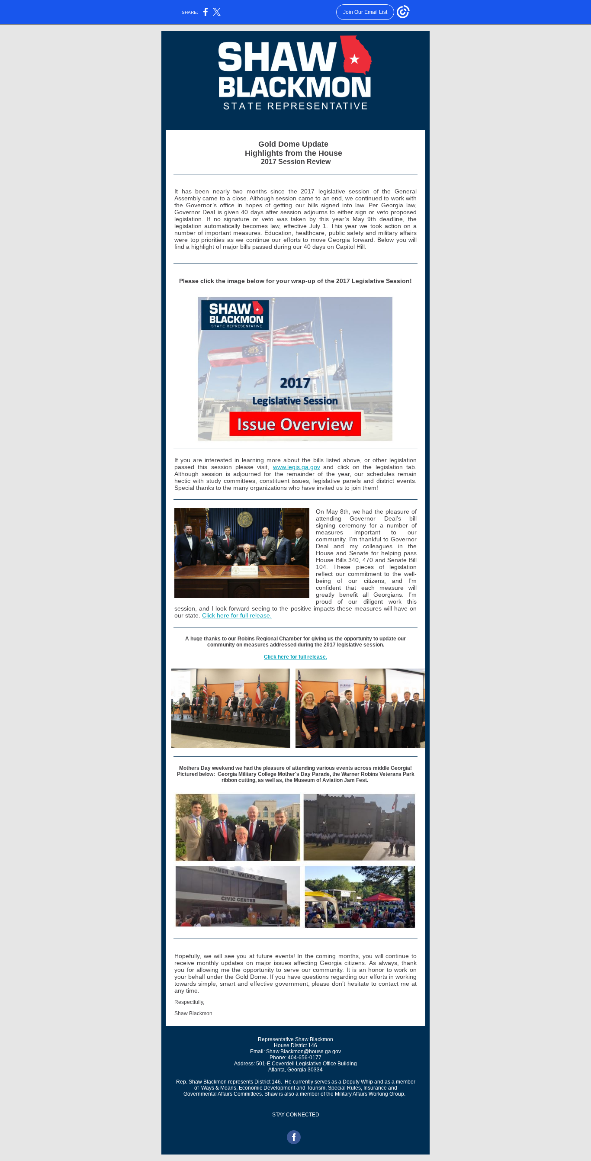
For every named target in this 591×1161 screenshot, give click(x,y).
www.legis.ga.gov (296, 466)
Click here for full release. (237, 615)
